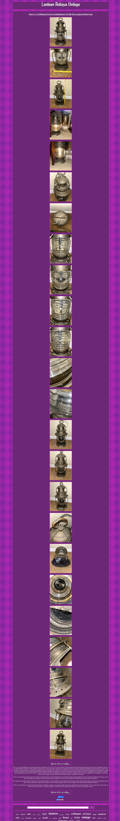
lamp (77, 817)
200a (17, 818)
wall (60, 818)
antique (87, 813)
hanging (28, 818)
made (22, 818)
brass (66, 817)
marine (34, 814)
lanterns (55, 818)
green (38, 814)
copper (34, 818)
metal (104, 818)
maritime (62, 814)
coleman (76, 813)
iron (71, 818)
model (45, 818)
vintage (86, 817)
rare (29, 814)
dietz (50, 818)
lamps (67, 814)
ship (93, 818)
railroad (99, 818)
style (17, 814)
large (94, 814)
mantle (22, 814)
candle (39, 818)
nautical (102, 814)
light (44, 813)
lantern (53, 813)
